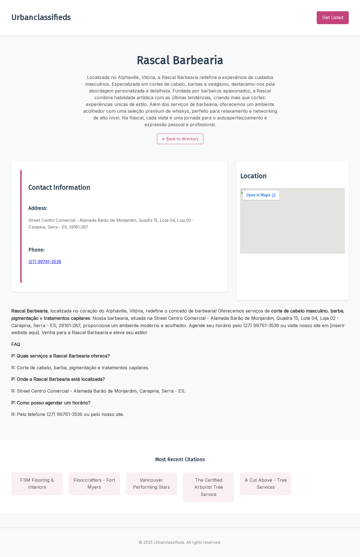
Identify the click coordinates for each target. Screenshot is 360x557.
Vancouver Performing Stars (151, 483)
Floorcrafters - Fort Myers (94, 483)
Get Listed (332, 17)
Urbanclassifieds (41, 17)
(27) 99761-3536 (44, 261)
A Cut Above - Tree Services (266, 483)
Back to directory (180, 138)
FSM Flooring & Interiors (37, 483)
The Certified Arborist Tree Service (208, 487)
